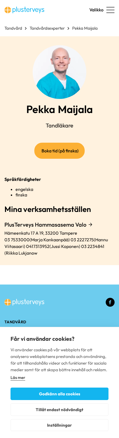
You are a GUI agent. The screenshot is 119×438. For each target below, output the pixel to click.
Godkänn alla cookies (59, 393)
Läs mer (18, 377)
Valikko (96, 9)
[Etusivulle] (24, 10)
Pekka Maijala (85, 28)
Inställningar (59, 425)
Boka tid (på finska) (63, 153)
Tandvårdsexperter (47, 28)
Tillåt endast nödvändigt (59, 409)
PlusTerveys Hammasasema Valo (45, 224)
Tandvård (13, 28)
